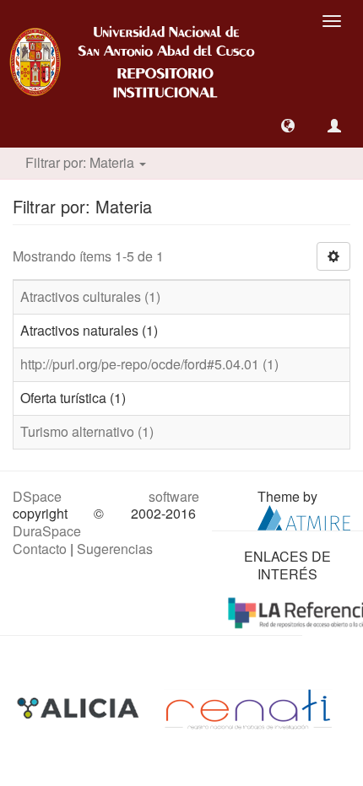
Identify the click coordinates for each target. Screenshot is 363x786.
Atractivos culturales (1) (90, 296)
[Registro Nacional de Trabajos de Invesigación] (248, 707)
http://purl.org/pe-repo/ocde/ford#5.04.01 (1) (149, 364)
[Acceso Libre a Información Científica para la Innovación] (80, 707)
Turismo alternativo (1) (87, 431)
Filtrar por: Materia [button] (81, 162)
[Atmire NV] (303, 516)
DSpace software (106, 496)
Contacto (40, 548)
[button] (288, 125)
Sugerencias (115, 548)
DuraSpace (47, 531)
